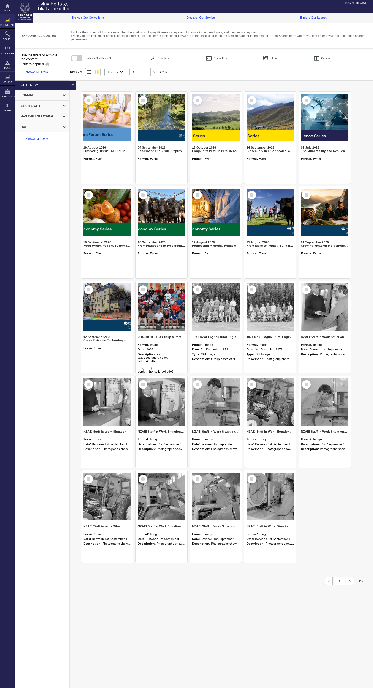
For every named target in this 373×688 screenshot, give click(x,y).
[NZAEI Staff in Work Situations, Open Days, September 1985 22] (216, 402)
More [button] (7, 110)
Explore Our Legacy (313, 17)
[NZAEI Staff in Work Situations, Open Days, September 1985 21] (270, 402)
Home (7, 11)
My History (7, 53)
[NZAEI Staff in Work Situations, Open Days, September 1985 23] (161, 402)
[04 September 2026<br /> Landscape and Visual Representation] (161, 117)
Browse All (7, 25)
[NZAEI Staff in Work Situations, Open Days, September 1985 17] (216, 496)
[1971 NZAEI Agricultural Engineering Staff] (270, 307)
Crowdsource (7, 96)
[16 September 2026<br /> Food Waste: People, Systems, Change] (107, 212)
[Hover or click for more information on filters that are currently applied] (47, 64)
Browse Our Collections (88, 17)
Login (7, 68)
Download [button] (160, 58)
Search (7, 39)
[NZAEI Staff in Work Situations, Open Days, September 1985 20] (324, 402)
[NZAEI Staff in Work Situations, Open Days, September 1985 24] (107, 402)
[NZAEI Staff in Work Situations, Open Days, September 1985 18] (161, 496)
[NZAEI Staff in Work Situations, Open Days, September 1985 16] (270, 496)
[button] (216, 58)
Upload (7, 82)
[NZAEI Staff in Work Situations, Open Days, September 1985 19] (107, 496)
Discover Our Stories (200, 17)
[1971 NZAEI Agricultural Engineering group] (216, 307)
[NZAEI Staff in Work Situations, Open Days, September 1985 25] (324, 307)
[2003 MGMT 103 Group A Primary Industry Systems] (161, 307)
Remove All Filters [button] (36, 72)
